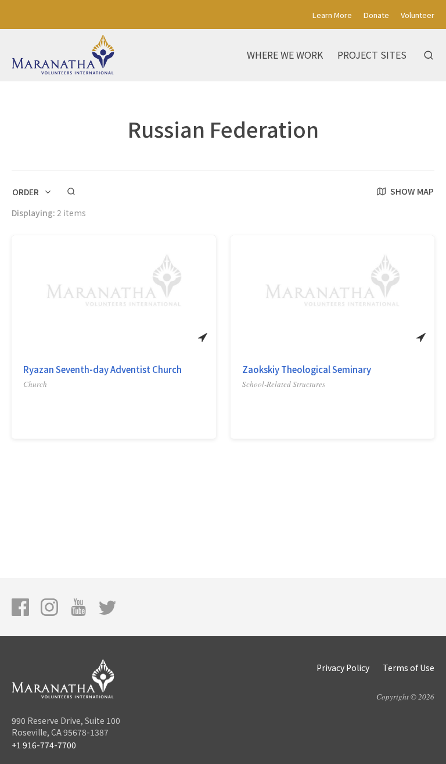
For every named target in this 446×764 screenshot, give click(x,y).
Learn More (332, 14)
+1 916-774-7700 (44, 745)
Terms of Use (408, 667)
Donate (376, 14)
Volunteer (417, 14)
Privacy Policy (342, 667)
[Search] (428, 55)
